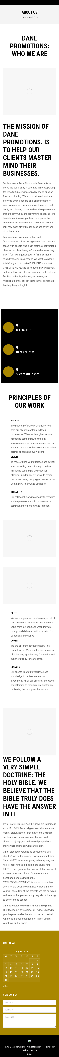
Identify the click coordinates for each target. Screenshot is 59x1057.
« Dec (5, 986)
